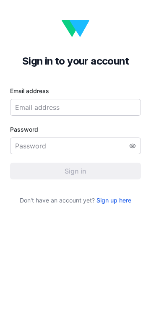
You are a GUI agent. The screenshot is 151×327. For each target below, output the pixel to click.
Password (24, 129)
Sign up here (113, 200)
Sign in (75, 171)
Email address (29, 90)
